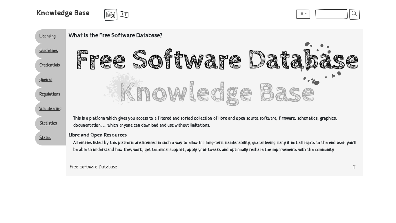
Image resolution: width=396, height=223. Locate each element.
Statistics (48, 123)
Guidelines (48, 50)
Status (45, 138)
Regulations (49, 94)
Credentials (49, 65)
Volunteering (50, 109)
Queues (45, 80)
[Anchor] (140, 135)
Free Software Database (93, 167)
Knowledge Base (63, 13)
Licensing (47, 36)
